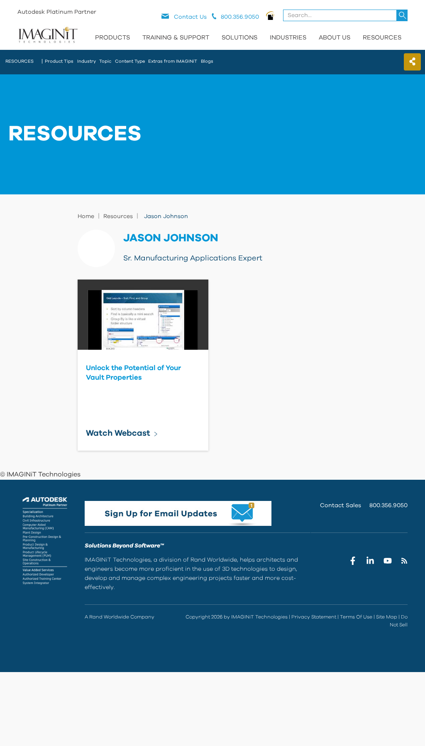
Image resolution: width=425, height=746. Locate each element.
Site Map (386, 616)
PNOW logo (270, 15)
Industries (288, 37)
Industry (86, 61)
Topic (105, 61)
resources (19, 61)
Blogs (207, 61)
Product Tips (59, 61)
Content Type (130, 61)
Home (86, 216)
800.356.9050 (388, 505)
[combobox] (346, 15)
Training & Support (175, 37)
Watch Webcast (118, 433)
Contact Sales (340, 505)
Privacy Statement (313, 616)
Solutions (239, 37)
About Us (334, 37)
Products (112, 37)
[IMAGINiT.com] (47, 35)
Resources (382, 37)
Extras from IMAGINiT (172, 61)
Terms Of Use (356, 616)
